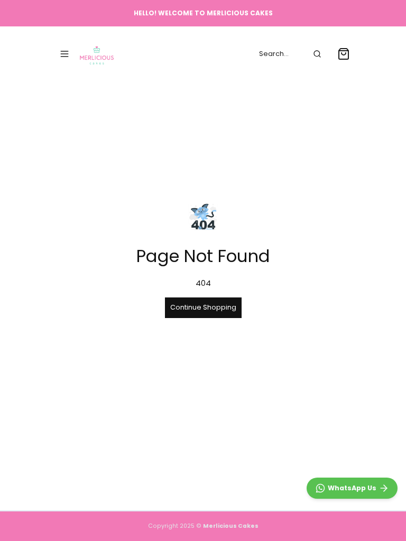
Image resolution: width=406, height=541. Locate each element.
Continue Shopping (203, 307)
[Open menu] (64, 53)
